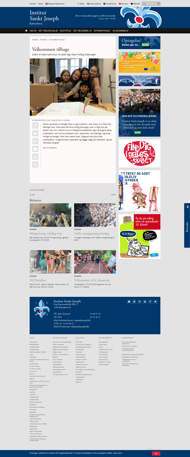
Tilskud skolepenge (36, 431)
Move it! (32, 373)
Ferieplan (79, 372)
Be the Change (35, 366)
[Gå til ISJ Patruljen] (50, 262)
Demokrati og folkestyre (37, 407)
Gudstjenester (103, 352)
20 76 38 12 (95, 317)
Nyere (113, 194)
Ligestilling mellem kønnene (38, 436)
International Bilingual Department (129, 342)
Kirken (101, 347)
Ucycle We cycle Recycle (37, 376)
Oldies (82, 4)
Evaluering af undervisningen (62, 342)
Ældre (32, 194)
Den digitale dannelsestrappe (85, 369)
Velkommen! (33, 342)
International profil (128, 348)
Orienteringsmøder (35, 419)
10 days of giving (35, 368)
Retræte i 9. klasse (105, 362)
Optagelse (33, 412)
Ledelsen (33, 392)
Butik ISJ (79, 382)
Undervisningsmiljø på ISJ (84, 374)
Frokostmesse (103, 354)
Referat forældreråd (36, 402)
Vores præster (103, 357)
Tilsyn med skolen (58, 344)
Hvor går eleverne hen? (60, 374)
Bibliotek (136, 4)
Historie (32, 378)
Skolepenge (33, 426)
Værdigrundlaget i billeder (38, 352)
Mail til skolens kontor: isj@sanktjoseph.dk (72, 320)
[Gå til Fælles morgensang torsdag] (95, 215)
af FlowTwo (150, 449)
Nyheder (43, 39)
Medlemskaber (34, 344)
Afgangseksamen (58, 367)
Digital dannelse (81, 367)
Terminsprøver (57, 362)
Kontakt (33, 4)
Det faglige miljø (48, 30)
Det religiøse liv (82, 30)
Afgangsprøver (57, 364)
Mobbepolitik (80, 362)
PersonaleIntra (95, 4)
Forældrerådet (34, 397)
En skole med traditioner (83, 344)
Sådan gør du (34, 421)
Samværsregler (80, 354)
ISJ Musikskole (120, 30)
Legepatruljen (80, 377)
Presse (40, 4)
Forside (35, 39)
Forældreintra (111, 4)
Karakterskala (57, 372)
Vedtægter (33, 404)
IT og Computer (58, 359)
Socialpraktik (80, 349)
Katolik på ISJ (103, 359)
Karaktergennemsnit (59, 369)
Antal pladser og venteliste (38, 424)
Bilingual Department (56, 4)
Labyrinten (33, 357)
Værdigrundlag (34, 347)
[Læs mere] (35, 164)
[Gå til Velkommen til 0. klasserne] (95, 262)
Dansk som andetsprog (60, 354)
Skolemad (79, 352)
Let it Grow (33, 371)
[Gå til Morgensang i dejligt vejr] (50, 215)
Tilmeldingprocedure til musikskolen (129, 360)
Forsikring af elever (82, 364)
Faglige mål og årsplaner (61, 347)
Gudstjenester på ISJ (106, 349)
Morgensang (103, 344)
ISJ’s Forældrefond (36, 434)
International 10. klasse (129, 346)
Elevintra (124, 4)
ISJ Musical (79, 379)
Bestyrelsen (33, 389)
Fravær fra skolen (81, 359)
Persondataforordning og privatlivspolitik (38, 439)
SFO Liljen (79, 342)
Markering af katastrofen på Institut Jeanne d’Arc (38, 386)
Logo (31, 354)
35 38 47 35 (95, 313)
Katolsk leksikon (104, 364)
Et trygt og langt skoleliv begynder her (37, 415)
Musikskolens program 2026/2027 (133, 354)
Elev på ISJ (65, 30)
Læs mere (117, 453)
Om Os (33, 30)
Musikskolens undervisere (130, 357)
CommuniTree (34, 363)
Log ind (158, 449)
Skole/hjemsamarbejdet (83, 347)
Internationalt (102, 30)
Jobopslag (33, 409)
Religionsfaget (57, 352)
